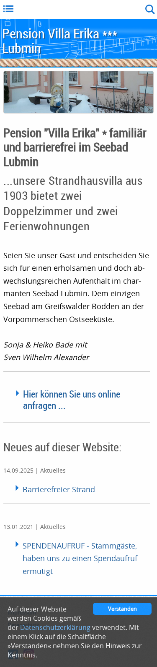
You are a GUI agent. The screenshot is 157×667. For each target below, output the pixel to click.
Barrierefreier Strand (59, 489)
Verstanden (122, 608)
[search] (95, 9)
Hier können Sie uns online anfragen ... (71, 399)
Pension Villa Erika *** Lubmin (59, 40)
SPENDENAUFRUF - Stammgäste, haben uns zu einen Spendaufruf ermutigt (80, 558)
